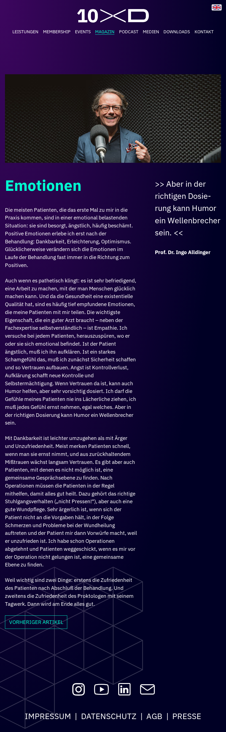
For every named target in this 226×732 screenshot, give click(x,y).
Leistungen (25, 32)
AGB (154, 716)
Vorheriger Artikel (36, 621)
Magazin (104, 32)
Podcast (128, 32)
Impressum (48, 716)
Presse (186, 716)
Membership (57, 32)
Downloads (176, 32)
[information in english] (217, 7)
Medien (151, 32)
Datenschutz (108, 716)
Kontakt (204, 32)
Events (83, 32)
